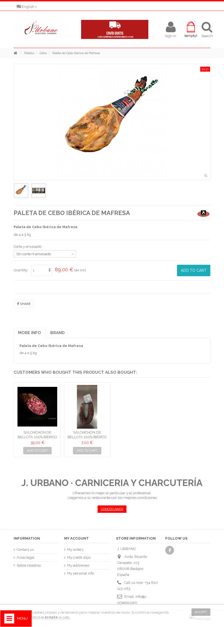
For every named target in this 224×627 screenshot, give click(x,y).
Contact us (25, 549)
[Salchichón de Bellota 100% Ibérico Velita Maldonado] (87, 407)
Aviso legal (25, 557)
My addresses (78, 565)
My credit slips (78, 557)
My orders (75, 549)
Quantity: (21, 270)
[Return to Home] (15, 53)
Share (25, 304)
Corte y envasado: (28, 247)
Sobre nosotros (29, 565)
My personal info (80, 573)
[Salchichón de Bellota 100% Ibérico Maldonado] (37, 407)
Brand (57, 332)
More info (29, 332)
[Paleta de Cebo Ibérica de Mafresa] (21, 190)
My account (76, 538)
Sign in (170, 36)
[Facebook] (169, 550)
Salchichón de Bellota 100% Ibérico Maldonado (37, 437)
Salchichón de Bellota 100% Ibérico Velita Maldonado (87, 437)
